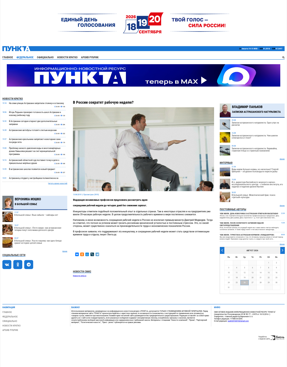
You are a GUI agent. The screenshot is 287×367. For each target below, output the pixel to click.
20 (252, 277)
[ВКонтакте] (77, 254)
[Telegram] (97, 254)
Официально (45, 57)
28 (260, 282)
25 (237, 282)
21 (260, 277)
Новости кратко (67, 57)
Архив (64, 251)
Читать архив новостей (57, 183)
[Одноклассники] (82, 254)
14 (260, 272)
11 (237, 272)
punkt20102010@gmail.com (238, 321)
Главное (7, 57)
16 (276, 272)
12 (244, 272)
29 (269, 282)
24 (229, 282)
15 (269, 272)
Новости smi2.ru (79, 276)
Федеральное (24, 57)
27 (252, 282)
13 (252, 272)
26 (244, 282)
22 (269, 277)
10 (229, 272)
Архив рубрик (90, 57)
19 (244, 277)
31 (229, 287)
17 (229, 277)
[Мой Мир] (87, 254)
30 (276, 282)
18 (237, 277)
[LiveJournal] (92, 254)
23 (276, 277)
